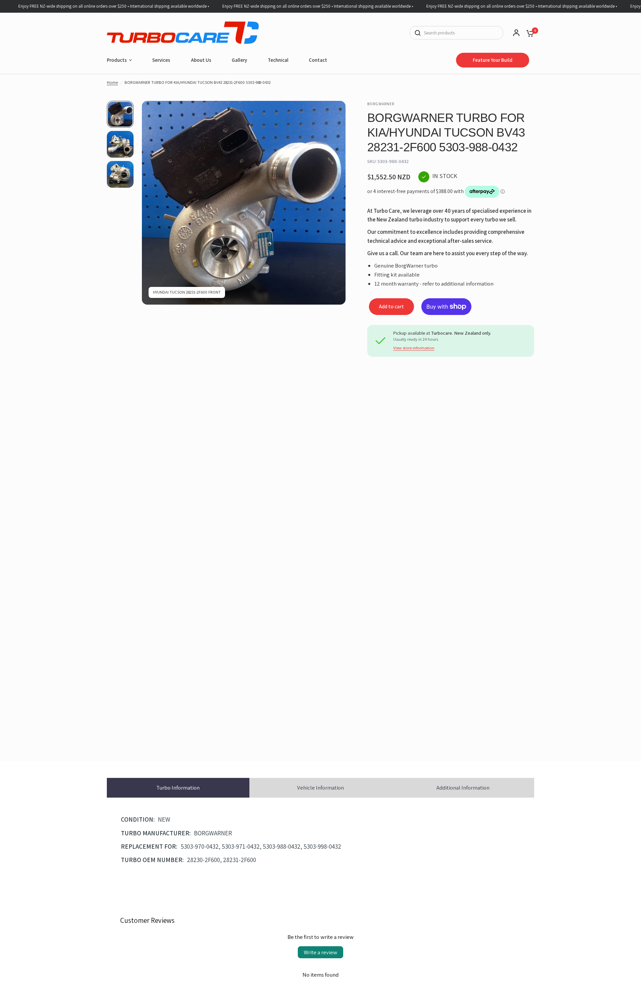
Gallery (239, 60)
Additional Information (462, 787)
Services (161, 60)
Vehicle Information (320, 787)
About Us (201, 60)
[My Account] (516, 32)
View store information (413, 348)
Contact (318, 60)
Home (112, 82)
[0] (528, 32)
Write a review (320, 952)
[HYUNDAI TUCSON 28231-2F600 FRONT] (337, 110)
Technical (278, 60)
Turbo (178, 787)
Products (117, 60)
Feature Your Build (492, 60)
